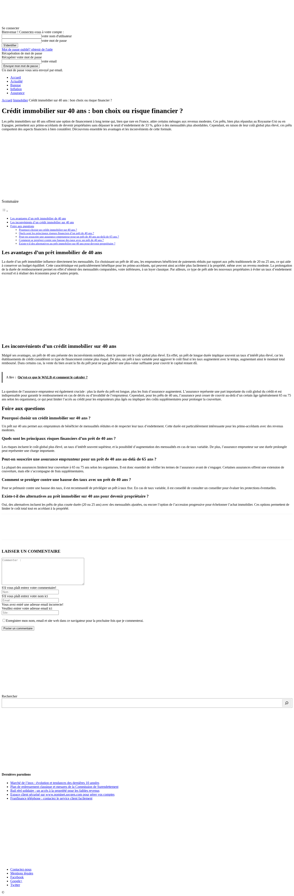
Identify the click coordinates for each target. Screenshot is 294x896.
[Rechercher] (286, 703)
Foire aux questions (22, 226)
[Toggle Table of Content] (5, 211)
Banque (15, 85)
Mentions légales (21, 873)
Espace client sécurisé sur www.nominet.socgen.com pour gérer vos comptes (62, 794)
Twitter (15, 885)
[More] (71, 530)
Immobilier (20, 100)
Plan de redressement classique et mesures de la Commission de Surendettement (64, 787)
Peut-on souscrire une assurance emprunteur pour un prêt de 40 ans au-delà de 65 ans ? (69, 236)
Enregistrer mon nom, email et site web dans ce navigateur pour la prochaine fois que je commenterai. (75, 620)
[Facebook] (9, 530)
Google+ (16, 881)
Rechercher (9, 696)
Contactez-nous (20, 869)
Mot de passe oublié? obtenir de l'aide (27, 49)
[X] (24, 530)
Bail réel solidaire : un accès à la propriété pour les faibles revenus (54, 790)
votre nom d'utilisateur (57, 36)
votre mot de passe (54, 40)
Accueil (15, 77)
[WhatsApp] (55, 530)
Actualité (16, 81)
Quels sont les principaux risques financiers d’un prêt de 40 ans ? (56, 233)
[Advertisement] (147, 165)
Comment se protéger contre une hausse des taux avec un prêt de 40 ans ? (61, 240)
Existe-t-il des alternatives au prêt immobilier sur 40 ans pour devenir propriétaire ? (67, 243)
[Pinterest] (40, 530)
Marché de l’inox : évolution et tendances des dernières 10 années (54, 783)
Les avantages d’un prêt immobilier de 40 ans (38, 218)
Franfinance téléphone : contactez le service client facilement (51, 798)
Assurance (17, 93)
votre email (49, 61)
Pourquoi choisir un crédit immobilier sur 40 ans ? (48, 229)
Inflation (16, 89)
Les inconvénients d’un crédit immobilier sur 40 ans (42, 222)
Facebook (17, 877)
